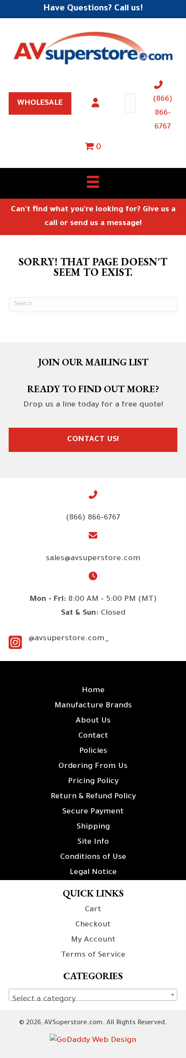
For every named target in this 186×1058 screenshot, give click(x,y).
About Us (93, 721)
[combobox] (93, 995)
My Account (93, 940)
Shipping (93, 827)
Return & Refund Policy (93, 797)
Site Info (93, 842)
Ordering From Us (93, 766)
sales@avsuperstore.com (93, 559)
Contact (93, 736)
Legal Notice (93, 872)
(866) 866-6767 (163, 113)
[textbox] (93, 999)
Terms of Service (93, 955)
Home (93, 691)
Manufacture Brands (93, 706)
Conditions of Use (93, 857)
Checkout (93, 925)
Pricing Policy (93, 781)
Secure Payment (93, 812)
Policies (93, 751)
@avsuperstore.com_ (69, 639)
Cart (93, 910)
